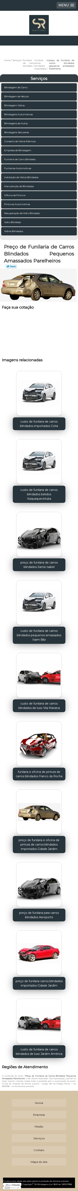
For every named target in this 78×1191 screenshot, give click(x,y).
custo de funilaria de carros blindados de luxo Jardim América (39, 1052)
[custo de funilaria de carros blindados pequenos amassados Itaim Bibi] (39, 601)
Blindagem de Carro (15, 87)
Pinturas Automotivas (17, 204)
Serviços (39, 78)
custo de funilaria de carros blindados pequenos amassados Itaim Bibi (39, 635)
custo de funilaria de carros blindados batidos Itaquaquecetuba (39, 494)
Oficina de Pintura (14, 195)
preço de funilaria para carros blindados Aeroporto (39, 915)
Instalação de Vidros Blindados (21, 177)
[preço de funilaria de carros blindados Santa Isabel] (39, 533)
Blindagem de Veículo (16, 96)
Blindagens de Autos (16, 123)
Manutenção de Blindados (19, 186)
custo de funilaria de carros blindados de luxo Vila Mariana (39, 706)
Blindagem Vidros (14, 105)
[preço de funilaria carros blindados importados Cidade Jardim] (39, 952)
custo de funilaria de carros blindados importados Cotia (39, 424)
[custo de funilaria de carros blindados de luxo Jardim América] (39, 1020)
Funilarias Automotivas (17, 168)
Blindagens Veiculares (16, 132)
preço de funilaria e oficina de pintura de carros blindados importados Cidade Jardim (39, 844)
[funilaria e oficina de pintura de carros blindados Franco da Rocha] (39, 742)
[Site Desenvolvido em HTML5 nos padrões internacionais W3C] (12, 1187)
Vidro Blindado (12, 222)
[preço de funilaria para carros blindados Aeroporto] (39, 883)
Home (39, 1103)
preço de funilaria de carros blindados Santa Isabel (39, 565)
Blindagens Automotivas (18, 114)
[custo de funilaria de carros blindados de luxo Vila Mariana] (39, 674)
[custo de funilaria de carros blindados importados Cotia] (39, 392)
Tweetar (11, 266)
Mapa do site (39, 1161)
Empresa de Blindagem (17, 150)
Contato (39, 1150)
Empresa (39, 1114)
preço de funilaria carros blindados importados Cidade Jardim (39, 983)
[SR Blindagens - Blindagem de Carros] (39, 23)
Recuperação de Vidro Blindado (22, 213)
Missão (39, 1126)
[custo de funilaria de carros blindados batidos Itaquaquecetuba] (39, 460)
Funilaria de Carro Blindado (20, 159)
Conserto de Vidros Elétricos (20, 141)
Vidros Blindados (13, 231)
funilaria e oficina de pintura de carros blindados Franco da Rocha (39, 774)
